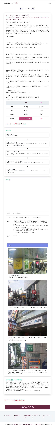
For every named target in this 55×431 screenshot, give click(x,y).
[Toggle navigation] (50, 2)
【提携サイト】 (37, 415)
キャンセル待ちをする (26, 118)
